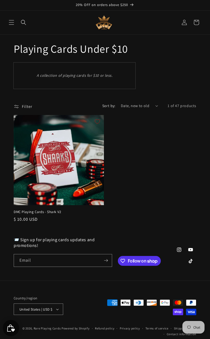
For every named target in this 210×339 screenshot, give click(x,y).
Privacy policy (130, 328)
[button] (11, 22)
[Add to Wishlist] (97, 121)
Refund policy (104, 328)
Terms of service (156, 328)
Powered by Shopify (76, 328)
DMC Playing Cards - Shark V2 (37, 212)
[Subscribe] (106, 260)
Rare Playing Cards (47, 328)
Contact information (181, 334)
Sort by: (108, 105)
